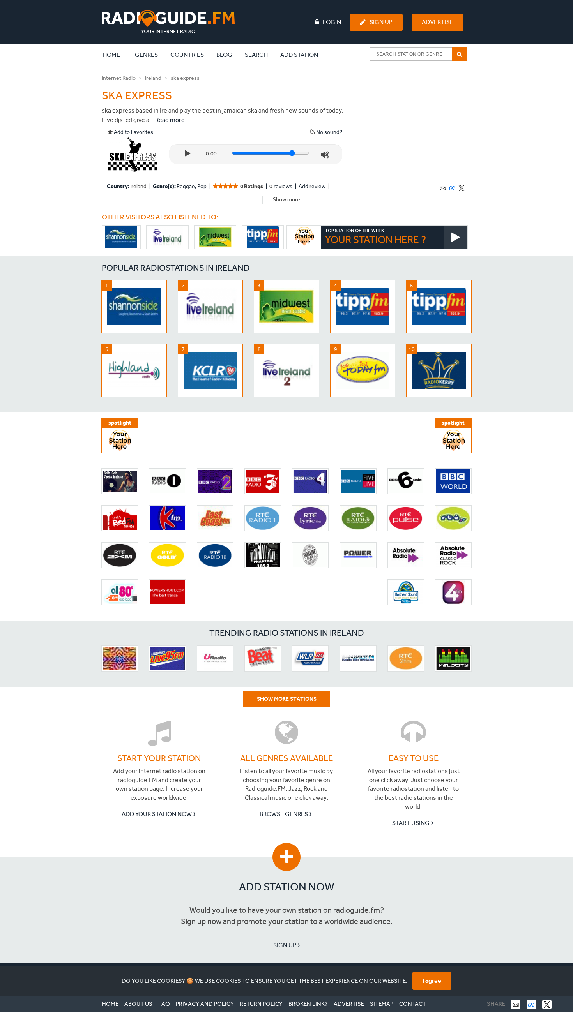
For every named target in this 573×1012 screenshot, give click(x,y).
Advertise (437, 22)
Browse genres (284, 814)
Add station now (286, 886)
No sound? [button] (328, 132)
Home (115, 54)
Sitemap (381, 1003)
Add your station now (157, 814)
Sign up (284, 945)
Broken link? (308, 1003)
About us (138, 1003)
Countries (187, 54)
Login (332, 22)
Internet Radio (119, 78)
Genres (146, 54)
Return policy (261, 1003)
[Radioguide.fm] (168, 21)
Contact (412, 1003)
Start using (411, 823)
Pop (202, 186)
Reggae (186, 186)
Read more (170, 119)
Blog (224, 54)
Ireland (153, 78)
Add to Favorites (133, 132)
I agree (432, 980)
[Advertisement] (412, 122)
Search (256, 54)
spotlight (119, 423)
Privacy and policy (205, 1003)
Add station (299, 54)
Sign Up (381, 22)
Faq (164, 1003)
